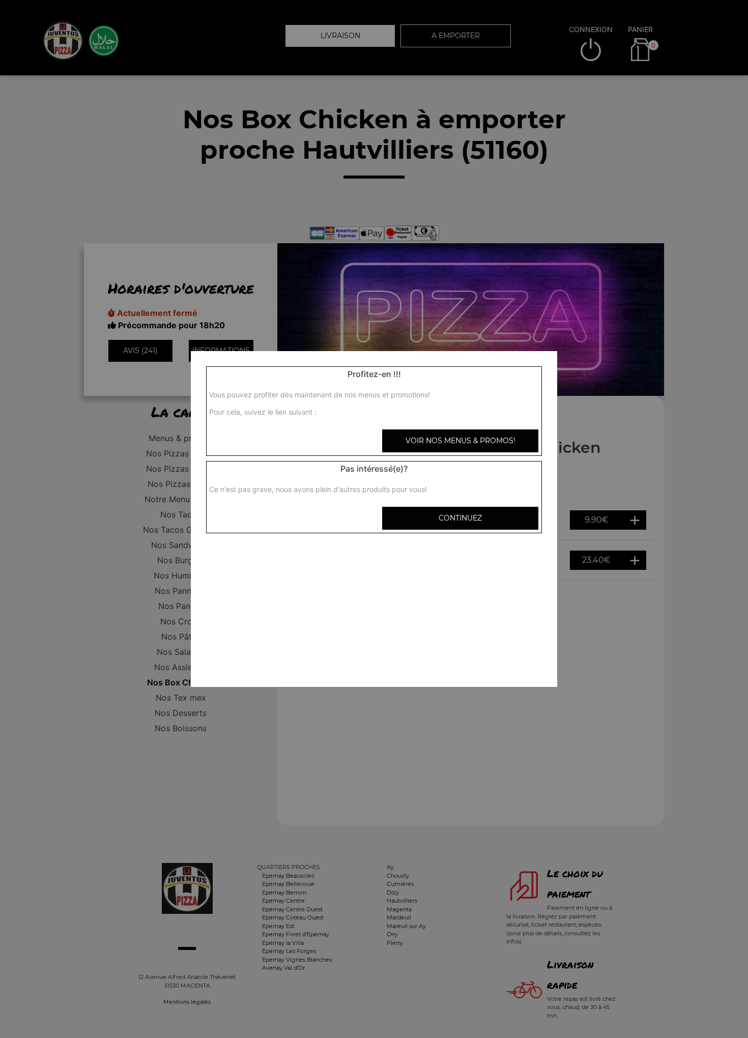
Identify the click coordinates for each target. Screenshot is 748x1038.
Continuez (460, 518)
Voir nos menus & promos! (460, 440)
